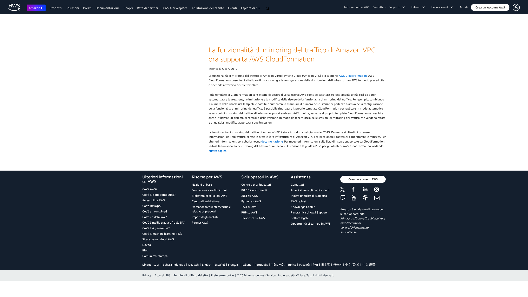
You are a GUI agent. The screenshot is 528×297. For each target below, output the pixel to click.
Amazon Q (36, 8)
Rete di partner (147, 8)
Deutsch (193, 264)
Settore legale (300, 218)
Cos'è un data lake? (154, 217)
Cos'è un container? (154, 211)
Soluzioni (72, 8)
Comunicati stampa (154, 256)
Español (220, 264)
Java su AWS (249, 207)
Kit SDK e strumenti (254, 190)
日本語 (325, 264)
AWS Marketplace (175, 8)
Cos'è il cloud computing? (159, 194)
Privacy (146, 275)
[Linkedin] (368, 190)
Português (261, 264)
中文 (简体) (352, 264)
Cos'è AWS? (149, 189)
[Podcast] (368, 198)
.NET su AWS (249, 195)
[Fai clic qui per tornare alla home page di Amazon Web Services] (14, 7)
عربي (156, 264)
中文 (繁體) (369, 264)
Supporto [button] (395, 7)
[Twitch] (346, 198)
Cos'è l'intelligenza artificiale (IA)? (164, 222)
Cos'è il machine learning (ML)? (162, 233)
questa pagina (217, 150)
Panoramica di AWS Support (309, 212)
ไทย (315, 264)
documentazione (272, 141)
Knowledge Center (303, 207)
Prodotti (56, 8)
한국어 (337, 264)
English (206, 264)
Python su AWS (251, 201)
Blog (145, 250)
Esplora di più (250, 8)
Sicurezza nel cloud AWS (158, 239)
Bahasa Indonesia (174, 264)
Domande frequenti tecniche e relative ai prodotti (211, 209)
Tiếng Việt (277, 264)
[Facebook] (357, 190)
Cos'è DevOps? (151, 205)
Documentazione (108, 8)
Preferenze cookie (222, 275)
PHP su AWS (249, 212)
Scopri (128, 8)
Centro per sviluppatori (256, 184)
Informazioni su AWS (356, 7)
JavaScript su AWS (253, 218)
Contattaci (379, 7)
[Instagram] (380, 190)
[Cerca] (268, 9)
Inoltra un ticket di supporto (309, 195)
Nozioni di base (202, 184)
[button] (490, 7)
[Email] (380, 198)
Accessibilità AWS (153, 200)
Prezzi (87, 8)
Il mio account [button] (440, 7)
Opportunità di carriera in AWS (310, 223)
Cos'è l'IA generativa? (156, 228)
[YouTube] (357, 198)
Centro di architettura (205, 201)
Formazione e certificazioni (209, 190)
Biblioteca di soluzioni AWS (209, 195)
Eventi (232, 8)
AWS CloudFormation (353, 75)
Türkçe (292, 264)
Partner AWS (200, 222)
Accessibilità (162, 275)
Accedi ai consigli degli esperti (310, 190)
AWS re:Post (298, 201)
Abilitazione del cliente (208, 8)
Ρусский (304, 264)
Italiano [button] (416, 7)
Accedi (464, 7)
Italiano (246, 264)
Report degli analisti (205, 217)
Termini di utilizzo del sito (191, 275)
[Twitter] (346, 190)
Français (233, 264)
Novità (146, 244)
